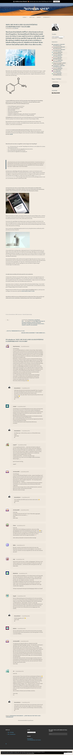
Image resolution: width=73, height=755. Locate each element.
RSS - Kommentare (11, 734)
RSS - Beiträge (11, 732)
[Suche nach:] (58, 734)
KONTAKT (39, 17)
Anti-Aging (35, 321)
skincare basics (41, 323)
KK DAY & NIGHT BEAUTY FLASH (28, 291)
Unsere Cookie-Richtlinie (30, 753)
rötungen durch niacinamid (32, 323)
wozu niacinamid (34, 325)
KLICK (11, 134)
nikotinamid (24, 323)
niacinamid (33, 322)
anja (14, 559)
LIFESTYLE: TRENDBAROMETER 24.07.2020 (16, 330)
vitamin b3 (24, 325)
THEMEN (24, 17)
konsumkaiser (17, 388)
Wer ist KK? (32, 17)
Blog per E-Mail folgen (56, 79)
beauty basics (31, 319)
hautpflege (28, 322)
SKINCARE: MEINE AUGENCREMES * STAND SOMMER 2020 (33, 332)
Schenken (56, 1)
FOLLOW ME (55, 85)
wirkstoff (28, 325)
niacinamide (38, 322)
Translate (61, 38)
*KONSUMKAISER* (36, 9)
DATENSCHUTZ (46, 17)
